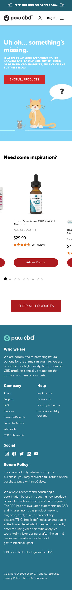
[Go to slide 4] (19, 278)
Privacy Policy (12, 578)
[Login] (39, 18)
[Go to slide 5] (24, 278)
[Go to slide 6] (28, 278)
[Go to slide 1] (5, 279)
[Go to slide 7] (33, 278)
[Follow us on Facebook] (14, 454)
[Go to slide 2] (10, 278)
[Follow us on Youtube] (36, 454)
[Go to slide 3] (14, 278)
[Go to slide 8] (37, 278)
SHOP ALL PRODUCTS (24, 79)
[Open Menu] (62, 18)
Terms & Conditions (35, 578)
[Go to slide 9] (42, 278)
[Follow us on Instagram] (7, 454)
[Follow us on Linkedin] (29, 454)
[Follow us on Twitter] (22, 454)
